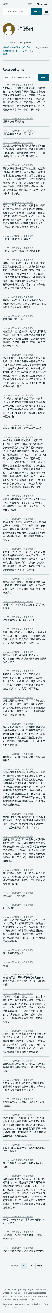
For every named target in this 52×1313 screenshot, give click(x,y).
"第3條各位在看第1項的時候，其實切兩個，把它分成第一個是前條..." (18, 51)
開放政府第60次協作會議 (18, 85)
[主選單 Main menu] (44, 12)
